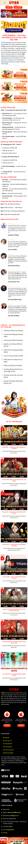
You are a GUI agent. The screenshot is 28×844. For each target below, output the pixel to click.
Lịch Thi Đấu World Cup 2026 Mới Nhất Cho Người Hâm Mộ (14, 674)
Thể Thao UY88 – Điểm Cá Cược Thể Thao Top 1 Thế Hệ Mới (14, 480)
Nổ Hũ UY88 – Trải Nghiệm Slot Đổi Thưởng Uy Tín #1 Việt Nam (14, 448)
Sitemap (5, 832)
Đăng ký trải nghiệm (8, 753)
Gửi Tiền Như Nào (7, 743)
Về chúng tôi (6, 737)
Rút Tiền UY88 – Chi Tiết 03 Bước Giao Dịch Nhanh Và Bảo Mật (14, 545)
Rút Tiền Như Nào (7, 746)
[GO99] (14, 842)
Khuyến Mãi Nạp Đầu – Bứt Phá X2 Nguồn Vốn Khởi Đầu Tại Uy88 (14, 642)
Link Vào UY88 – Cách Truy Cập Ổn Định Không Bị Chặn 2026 (14, 577)
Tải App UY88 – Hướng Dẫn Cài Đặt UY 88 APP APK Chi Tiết (14, 512)
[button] (5, 2)
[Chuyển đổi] (2, 330)
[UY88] (14, 2)
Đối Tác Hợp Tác (7, 740)
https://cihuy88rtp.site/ (14, 812)
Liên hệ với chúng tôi (8, 750)
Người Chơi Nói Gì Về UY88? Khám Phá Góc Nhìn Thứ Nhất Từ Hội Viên (14, 610)
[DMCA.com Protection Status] (5, 770)
